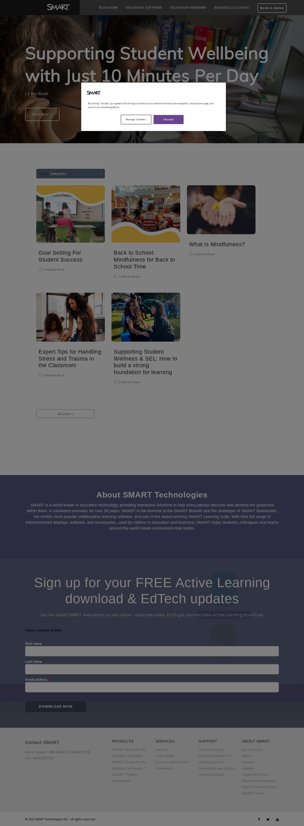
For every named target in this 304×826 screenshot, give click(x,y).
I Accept (168, 119)
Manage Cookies (136, 119)
